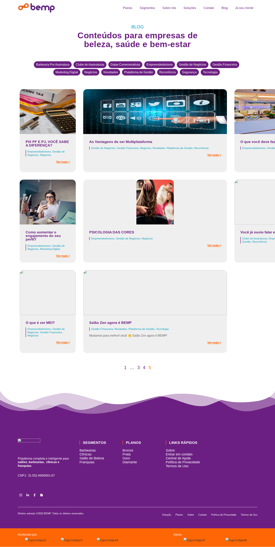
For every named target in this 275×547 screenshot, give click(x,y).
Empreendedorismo (159, 64)
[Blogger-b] (42, 495)
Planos (127, 8)
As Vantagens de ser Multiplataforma (120, 142)
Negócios (90, 72)
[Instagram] (21, 495)
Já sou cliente (244, 8)
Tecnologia (210, 72)
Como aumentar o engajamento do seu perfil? (43, 235)
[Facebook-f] (35, 495)
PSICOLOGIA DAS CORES (111, 232)
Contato (209, 8)
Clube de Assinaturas (90, 64)
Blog (224, 8)
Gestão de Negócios (192, 64)
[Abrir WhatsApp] (265, 537)
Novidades (110, 72)
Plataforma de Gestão (138, 72)
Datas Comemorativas (125, 64)
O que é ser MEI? (40, 323)
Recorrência (167, 72)
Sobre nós (169, 8)
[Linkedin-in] (28, 495)
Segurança (189, 72)
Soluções (190, 8)
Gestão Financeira (225, 64)
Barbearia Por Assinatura (52, 64)
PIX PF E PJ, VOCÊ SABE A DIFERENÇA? (47, 143)
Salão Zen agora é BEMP (110, 323)
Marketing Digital (67, 72)
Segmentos (147, 8)
